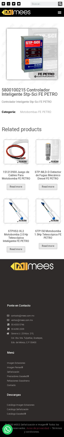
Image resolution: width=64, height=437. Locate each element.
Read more (16, 186)
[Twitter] (13, 3)
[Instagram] (8, 3)
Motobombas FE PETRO (35, 112)
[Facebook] (3, 3)
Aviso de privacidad (38, 428)
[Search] (60, 4)
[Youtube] (18, 3)
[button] (59, 12)
